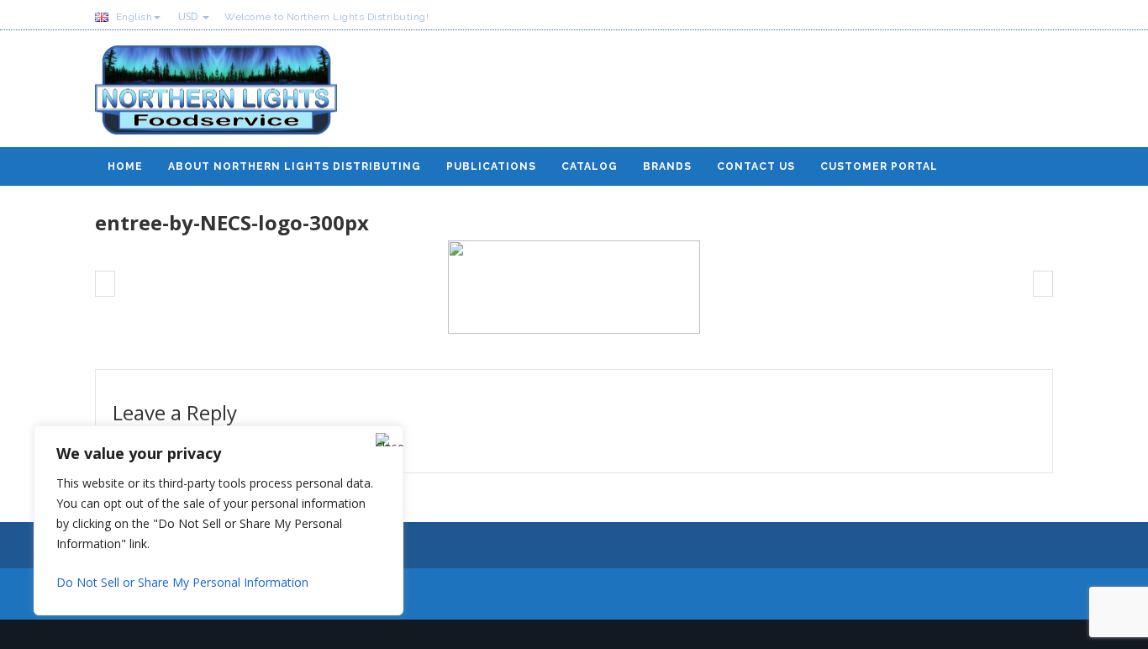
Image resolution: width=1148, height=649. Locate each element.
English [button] (132, 17)
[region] (218, 520)
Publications (491, 166)
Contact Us (756, 166)
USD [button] (189, 16)
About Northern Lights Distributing (294, 166)
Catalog (589, 166)
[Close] (386, 440)
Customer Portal (879, 166)
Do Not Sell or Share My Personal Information (182, 582)
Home (125, 166)
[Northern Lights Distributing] (216, 96)
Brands (667, 166)
